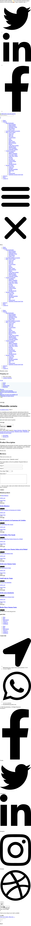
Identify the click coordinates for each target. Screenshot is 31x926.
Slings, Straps (12, 141)
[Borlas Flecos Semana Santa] (7, 597)
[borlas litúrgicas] (4, 495)
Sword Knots (12, 160)
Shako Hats (11, 170)
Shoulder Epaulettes (13, 169)
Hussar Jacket (12, 173)
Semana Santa (6, 385)
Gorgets (10, 162)
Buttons (10, 144)
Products (5, 121)
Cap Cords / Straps (13, 154)
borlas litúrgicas (4, 506)
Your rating (3, 471)
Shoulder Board (12, 146)
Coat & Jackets (12, 137)
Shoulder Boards (12, 164)
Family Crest (11, 129)
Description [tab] (5, 435)
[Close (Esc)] (4, 918)
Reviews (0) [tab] (5, 436)
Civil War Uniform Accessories (13, 131)
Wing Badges (12, 128)
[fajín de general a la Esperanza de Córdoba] (10, 510)
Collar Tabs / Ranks (13, 156)
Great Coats (11, 166)
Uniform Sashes (12, 161)
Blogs (4, 177)
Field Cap (11, 135)
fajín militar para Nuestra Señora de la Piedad (13, 549)
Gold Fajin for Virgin (6, 578)
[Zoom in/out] (0, 918)
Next (1, 393)
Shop (4, 384)
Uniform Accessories (10, 150)
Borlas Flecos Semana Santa (8, 607)
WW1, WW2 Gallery (11, 132)
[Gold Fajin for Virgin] (5, 568)
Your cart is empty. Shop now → (7, 916)
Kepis (10, 139)
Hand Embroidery (10, 123)
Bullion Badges (12, 125)
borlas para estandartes (7, 593)
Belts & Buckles (12, 143)
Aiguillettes (11, 152)
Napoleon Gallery (10, 165)
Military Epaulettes (13, 153)
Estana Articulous (18, 430)
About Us (5, 176)
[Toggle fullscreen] (2, 918)
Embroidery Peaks (13, 127)
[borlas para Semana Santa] (6, 553)
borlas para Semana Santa (8, 564)
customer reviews (4, 409)
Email (2, 468)
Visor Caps (11, 133)
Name (2, 465)
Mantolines (5, 386)
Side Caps (11, 136)
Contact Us (5, 178)
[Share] (3, 918)
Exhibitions (5, 623)
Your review (3, 473)
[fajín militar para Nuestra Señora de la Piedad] (11, 539)
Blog (4, 618)
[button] (15, 212)
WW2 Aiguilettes (13, 148)
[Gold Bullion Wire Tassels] (6, 524)
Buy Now (9, 426)
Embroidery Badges (13, 149)
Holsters (10, 140)
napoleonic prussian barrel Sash (16, 174)
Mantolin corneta (18, 431)
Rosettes (10, 157)
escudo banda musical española (7, 431)
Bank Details (6, 619)
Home (4, 120)
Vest (10, 172)
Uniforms (11, 168)
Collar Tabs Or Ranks (14, 145)
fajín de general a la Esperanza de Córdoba (13, 520)
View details (3, 400)
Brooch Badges (12, 124)
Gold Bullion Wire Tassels (7, 535)
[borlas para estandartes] (5, 582)
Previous (2, 389)
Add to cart (3, 426)
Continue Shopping (7, 378)
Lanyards (11, 158)
